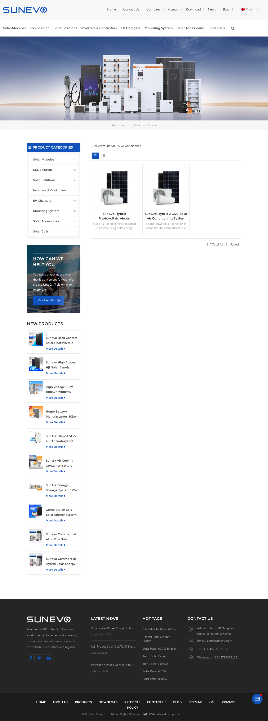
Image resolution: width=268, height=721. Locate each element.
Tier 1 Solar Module (155, 663)
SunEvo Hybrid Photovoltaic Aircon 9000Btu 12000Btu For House (114, 216)
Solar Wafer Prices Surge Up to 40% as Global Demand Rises (113, 628)
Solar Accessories (191, 28)
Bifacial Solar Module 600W (156, 639)
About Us (60, 702)
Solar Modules (14, 28)
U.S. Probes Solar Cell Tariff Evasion (113, 646)
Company (153, 9)
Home (111, 9)
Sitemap (195, 702)
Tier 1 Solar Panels (155, 656)
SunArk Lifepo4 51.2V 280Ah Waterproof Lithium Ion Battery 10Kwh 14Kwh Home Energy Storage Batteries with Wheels (61, 439)
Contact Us (131, 9)
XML (212, 702)
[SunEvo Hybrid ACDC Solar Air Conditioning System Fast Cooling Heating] (166, 187)
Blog (226, 9)
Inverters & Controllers (99, 28)
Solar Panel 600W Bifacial (159, 648)
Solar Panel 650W (154, 671)
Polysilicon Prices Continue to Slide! (113, 664)
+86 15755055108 (216, 649)
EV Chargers (130, 28)
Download (193, 9)
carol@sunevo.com (219, 640)
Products (83, 702)
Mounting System (158, 28)
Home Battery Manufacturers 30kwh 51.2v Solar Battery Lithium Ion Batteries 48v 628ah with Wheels (62, 414)
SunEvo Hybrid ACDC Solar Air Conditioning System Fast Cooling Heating (166, 216)
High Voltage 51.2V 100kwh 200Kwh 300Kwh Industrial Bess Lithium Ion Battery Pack (59, 389)
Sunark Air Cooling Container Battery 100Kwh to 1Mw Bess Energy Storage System (61, 463)
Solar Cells (217, 28)
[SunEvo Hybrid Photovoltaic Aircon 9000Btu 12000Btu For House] (114, 187)
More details (54, 348)
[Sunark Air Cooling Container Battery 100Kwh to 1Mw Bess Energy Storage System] (36, 462)
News (212, 9)
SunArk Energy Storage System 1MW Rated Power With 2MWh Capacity (61, 488)
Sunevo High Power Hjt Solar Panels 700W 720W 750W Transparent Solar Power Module (60, 365)
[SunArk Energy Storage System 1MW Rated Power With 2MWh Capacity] (36, 486)
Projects (173, 9)
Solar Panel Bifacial (155, 679)
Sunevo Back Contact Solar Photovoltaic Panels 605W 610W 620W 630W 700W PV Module (61, 340)
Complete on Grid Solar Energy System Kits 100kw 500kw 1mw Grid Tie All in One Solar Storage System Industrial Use (62, 512)
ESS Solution (40, 28)
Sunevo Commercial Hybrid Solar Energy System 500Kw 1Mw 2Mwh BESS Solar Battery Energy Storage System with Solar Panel (61, 561)
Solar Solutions (65, 28)
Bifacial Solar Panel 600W (159, 629)
